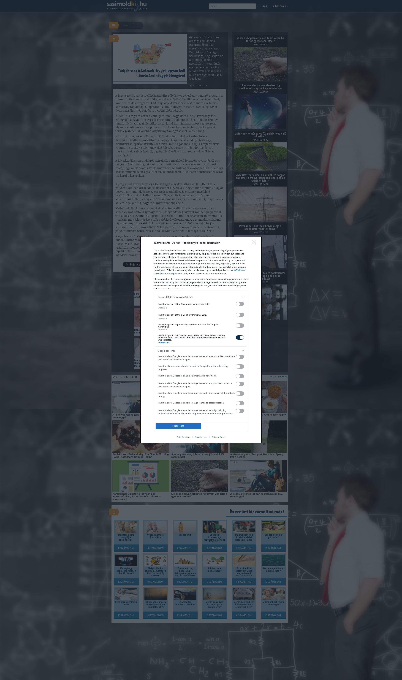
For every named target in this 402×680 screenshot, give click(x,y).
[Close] (255, 243)
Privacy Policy (219, 437)
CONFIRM (178, 426)
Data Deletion (183, 437)
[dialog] (201, 340)
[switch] (240, 304)
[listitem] (201, 297)
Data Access (201, 437)
